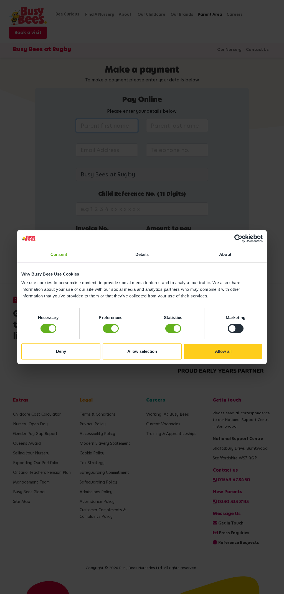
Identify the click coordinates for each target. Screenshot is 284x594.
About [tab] (225, 254)
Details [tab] (142, 254)
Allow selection (142, 351)
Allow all (223, 351)
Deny (61, 351)
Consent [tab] (58, 254)
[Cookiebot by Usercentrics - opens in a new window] (238, 238)
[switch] (111, 328)
